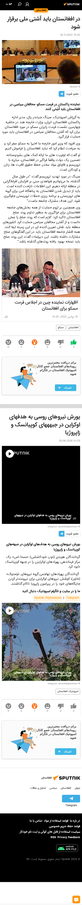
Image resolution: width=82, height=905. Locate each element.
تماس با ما (36, 821)
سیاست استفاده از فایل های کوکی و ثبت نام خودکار (50, 832)
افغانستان (73, 327)
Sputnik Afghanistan (47, 598)
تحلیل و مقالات (38, 788)
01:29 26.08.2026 (69, 441)
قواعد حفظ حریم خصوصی (64, 826)
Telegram (72, 598)
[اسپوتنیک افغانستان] (72, 6)
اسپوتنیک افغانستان (67, 691)
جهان (77, 788)
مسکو (61, 327)
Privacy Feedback (68, 837)
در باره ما (75, 820)
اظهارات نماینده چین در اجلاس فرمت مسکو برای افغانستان (46, 305)
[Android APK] (67, 848)
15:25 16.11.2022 (70, 35)
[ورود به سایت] (27, 4)
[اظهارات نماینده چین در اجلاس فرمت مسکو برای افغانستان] (41, 273)
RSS (53, 837)
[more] (6, 317)
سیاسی (53, 788)
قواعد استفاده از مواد (56, 820)
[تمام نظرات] (76, 899)
